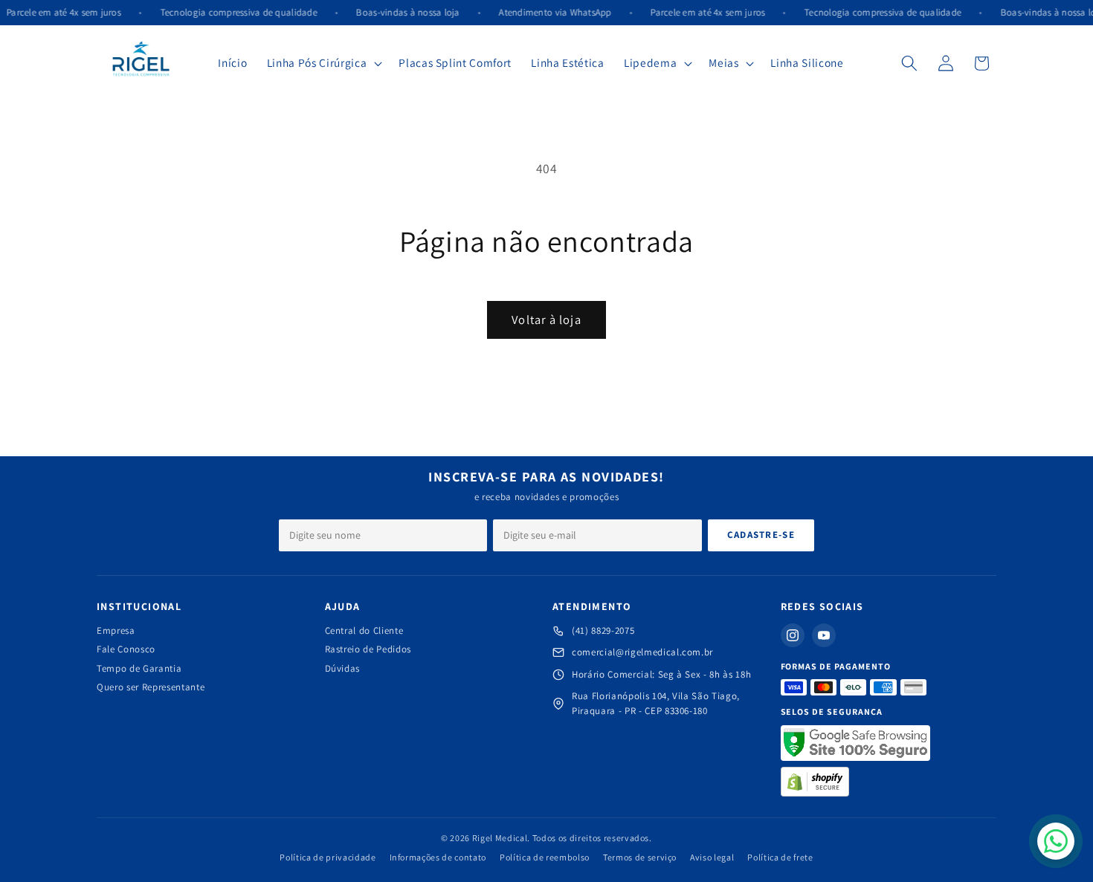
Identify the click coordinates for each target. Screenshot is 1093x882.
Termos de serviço (640, 857)
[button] (323, 63)
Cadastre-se (761, 534)
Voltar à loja (546, 319)
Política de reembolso (545, 857)
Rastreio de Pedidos (368, 649)
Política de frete (780, 857)
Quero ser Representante (150, 687)
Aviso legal (712, 857)
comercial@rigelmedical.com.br (642, 652)
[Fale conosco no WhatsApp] (1055, 841)
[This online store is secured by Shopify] (815, 782)
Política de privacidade (327, 857)
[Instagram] (793, 635)
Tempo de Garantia (139, 668)
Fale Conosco (126, 649)
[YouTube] (824, 635)
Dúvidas (343, 668)
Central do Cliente (364, 630)
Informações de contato (438, 857)
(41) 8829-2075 (603, 630)
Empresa (116, 630)
